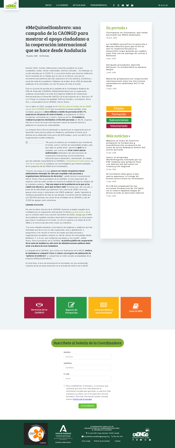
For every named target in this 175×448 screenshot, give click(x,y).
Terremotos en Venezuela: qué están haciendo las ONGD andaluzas (127, 33)
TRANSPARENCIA (98, 5)
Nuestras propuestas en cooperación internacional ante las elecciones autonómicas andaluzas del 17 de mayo (127, 82)
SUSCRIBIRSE (87, 406)
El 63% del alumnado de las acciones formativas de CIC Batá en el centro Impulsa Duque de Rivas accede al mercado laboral (125, 189)
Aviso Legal (86, 441)
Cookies (117, 441)
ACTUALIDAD (79, 5)
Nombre (67, 352)
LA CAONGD (62, 5)
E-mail (66, 374)
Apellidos (68, 363)
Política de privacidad (82, 399)
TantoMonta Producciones (78, 161)
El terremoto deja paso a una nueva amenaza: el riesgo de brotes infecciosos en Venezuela (125, 176)
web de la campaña (34, 164)
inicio (48, 5)
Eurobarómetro (78, 212)
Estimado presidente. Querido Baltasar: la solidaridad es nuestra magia (126, 67)
